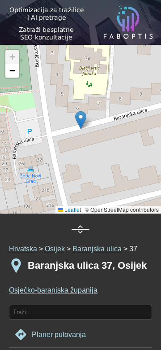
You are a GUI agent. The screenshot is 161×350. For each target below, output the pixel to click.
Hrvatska (23, 249)
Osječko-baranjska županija (53, 290)
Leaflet (72, 209)
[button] (12, 57)
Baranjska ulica (97, 249)
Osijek (55, 249)
